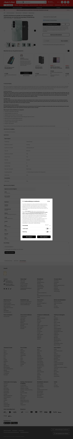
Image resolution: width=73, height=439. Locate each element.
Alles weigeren (29, 236)
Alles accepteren (43, 236)
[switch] (47, 228)
